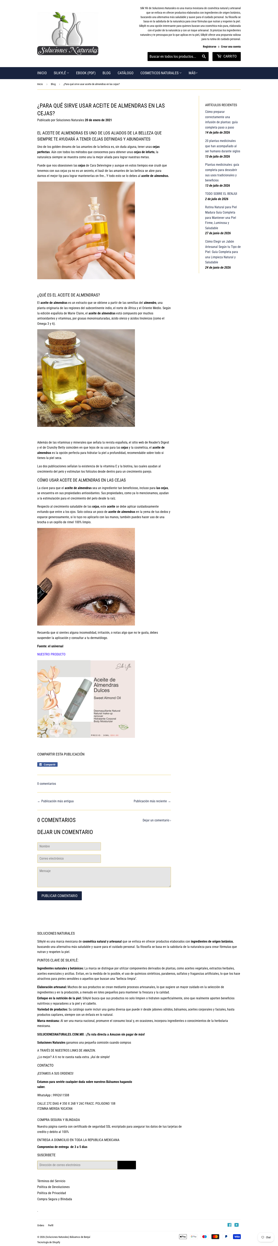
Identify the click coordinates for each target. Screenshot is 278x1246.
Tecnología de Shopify (48, 1242)
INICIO (42, 73)
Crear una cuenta (231, 46)
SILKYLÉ (60, 73)
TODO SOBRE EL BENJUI (221, 194)
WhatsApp (43, 1095)
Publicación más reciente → (152, 801)
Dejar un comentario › (157, 820)
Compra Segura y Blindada (54, 1199)
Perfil (50, 1225)
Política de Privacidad (51, 1193)
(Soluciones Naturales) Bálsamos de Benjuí (67, 1236)
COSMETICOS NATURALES (159, 73)
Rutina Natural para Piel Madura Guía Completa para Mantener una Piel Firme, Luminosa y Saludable (221, 217)
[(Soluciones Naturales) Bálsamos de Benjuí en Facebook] (229, 1225)
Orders (40, 1225)
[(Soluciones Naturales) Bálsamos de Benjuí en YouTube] (236, 1225)
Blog (53, 84)
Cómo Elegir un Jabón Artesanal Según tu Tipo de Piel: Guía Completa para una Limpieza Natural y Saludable (223, 252)
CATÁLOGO (126, 73)
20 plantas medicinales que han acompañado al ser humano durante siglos (222, 146)
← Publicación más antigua (55, 801)
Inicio (40, 84)
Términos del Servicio (51, 1181)
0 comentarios (46, 784)
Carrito (230, 56)
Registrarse (209, 46)
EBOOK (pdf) (86, 73)
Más (192, 73)
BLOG (107, 73)
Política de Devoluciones (53, 1187)
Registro (126, 1165)
